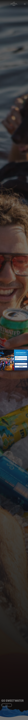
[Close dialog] (27, 350)
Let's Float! (21, 366)
